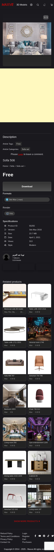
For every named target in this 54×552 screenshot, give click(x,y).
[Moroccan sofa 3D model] (14, 307)
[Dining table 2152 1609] (14, 474)
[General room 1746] (39, 340)
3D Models (21, 5)
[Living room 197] (39, 507)
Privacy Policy (6, 539)
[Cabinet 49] (39, 474)
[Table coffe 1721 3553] (14, 340)
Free (18, 144)
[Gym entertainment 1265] (39, 440)
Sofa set (25, 149)
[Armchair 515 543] (14, 507)
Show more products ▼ (27, 521)
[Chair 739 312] (39, 407)
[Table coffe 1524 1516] (39, 307)
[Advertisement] (27, 95)
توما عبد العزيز (18, 255)
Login (20, 154)
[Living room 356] (14, 440)
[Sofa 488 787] (14, 373)
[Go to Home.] (7, 5)
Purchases (27, 542)
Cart (24, 539)
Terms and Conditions (10, 536)
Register (26, 536)
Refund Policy (6, 533)
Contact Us (5, 542)
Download (27, 186)
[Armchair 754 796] (39, 373)
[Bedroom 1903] (14, 407)
